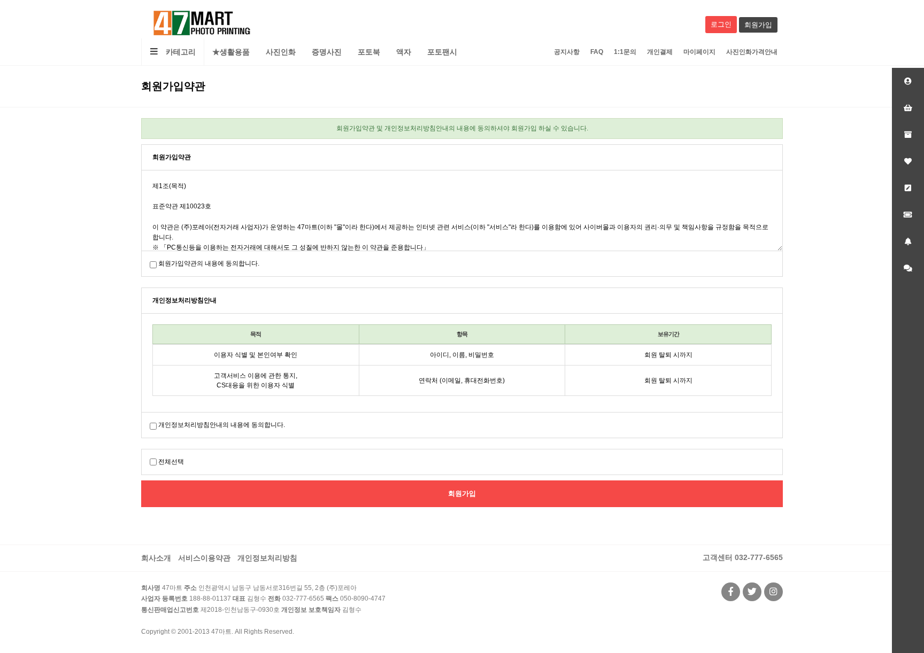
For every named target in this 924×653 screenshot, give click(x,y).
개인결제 (660, 52)
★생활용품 (231, 52)
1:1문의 (625, 52)
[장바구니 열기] (908, 108)
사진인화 (281, 52)
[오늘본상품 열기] (908, 134)
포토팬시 (442, 52)
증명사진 (327, 52)
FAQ (596, 52)
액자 (403, 52)
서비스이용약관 (204, 558)
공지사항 (567, 52)
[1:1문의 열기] (908, 268)
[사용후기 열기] (908, 188)
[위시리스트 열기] (908, 161)
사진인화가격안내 (751, 52)
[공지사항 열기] (908, 241)
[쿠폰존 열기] (908, 214)
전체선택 (171, 461)
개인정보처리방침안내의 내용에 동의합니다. (221, 425)
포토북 (369, 52)
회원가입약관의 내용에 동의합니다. (208, 263)
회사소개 (156, 558)
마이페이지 (699, 52)
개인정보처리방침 (267, 558)
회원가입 (758, 25)
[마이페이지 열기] (908, 81)
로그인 (721, 24)
